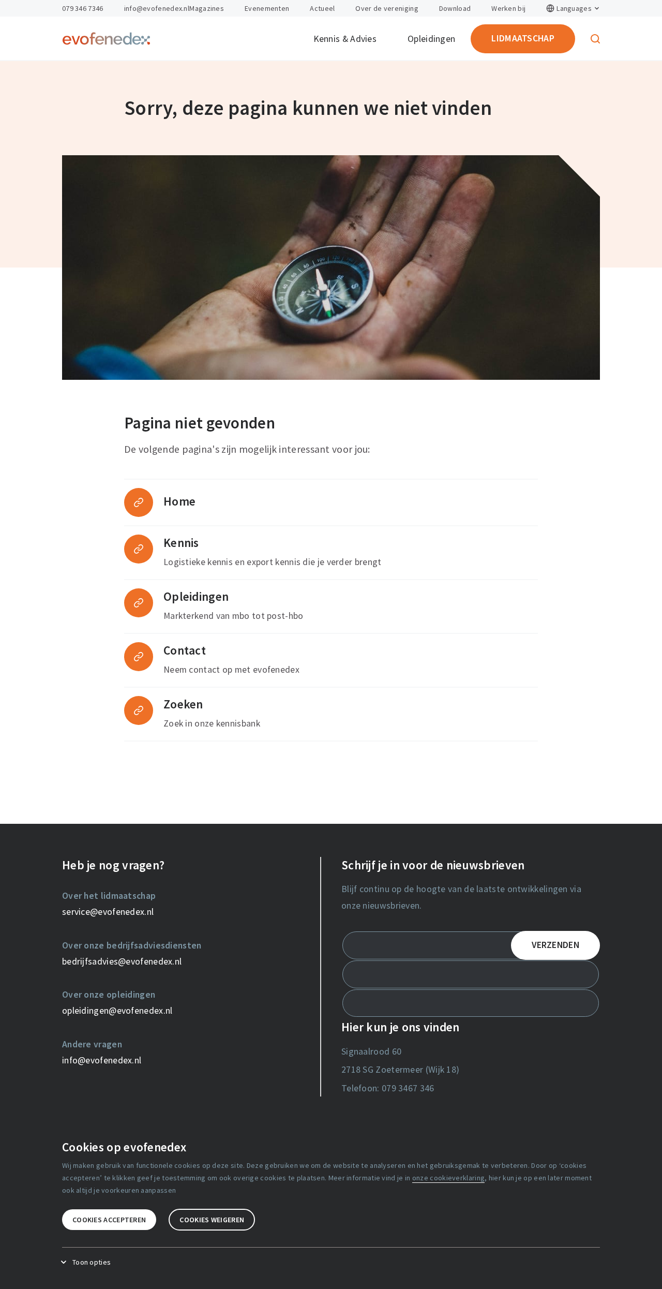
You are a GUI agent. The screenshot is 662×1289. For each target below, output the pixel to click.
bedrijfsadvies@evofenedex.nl (122, 961)
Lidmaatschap (522, 38)
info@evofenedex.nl (156, 8)
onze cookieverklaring (448, 1177)
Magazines (206, 8)
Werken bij (508, 8)
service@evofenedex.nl (108, 911)
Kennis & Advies (345, 39)
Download (455, 8)
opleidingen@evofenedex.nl (117, 1010)
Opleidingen (431, 39)
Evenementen (267, 8)
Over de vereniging (386, 8)
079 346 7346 (82, 8)
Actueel (322, 8)
